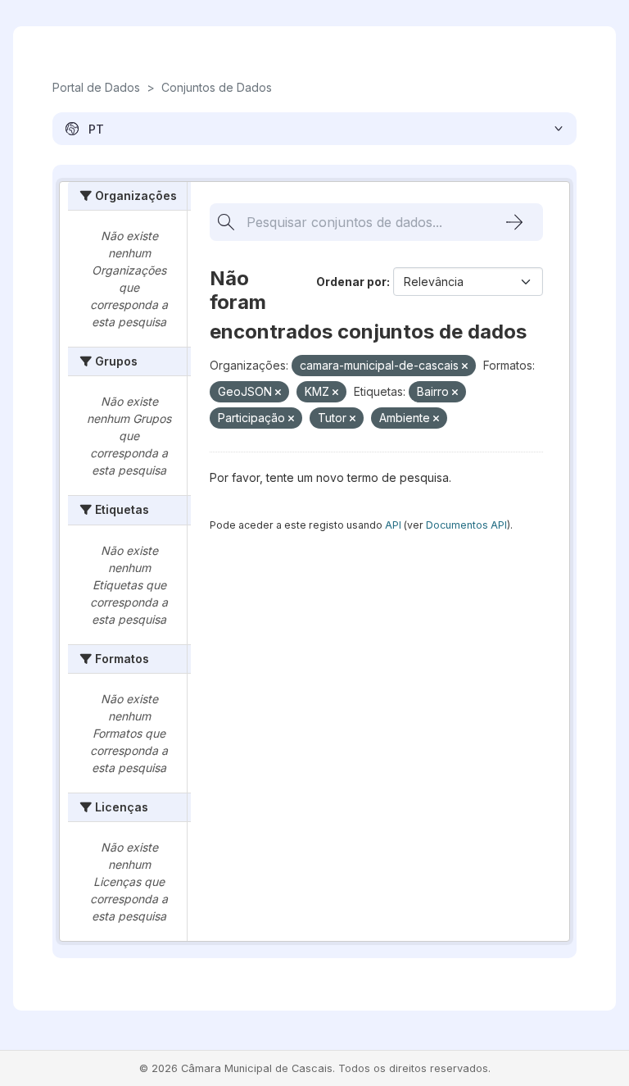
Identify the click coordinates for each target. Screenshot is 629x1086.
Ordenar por (351, 282)
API (393, 525)
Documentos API (466, 525)
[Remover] (465, 366)
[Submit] (514, 222)
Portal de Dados (96, 87)
